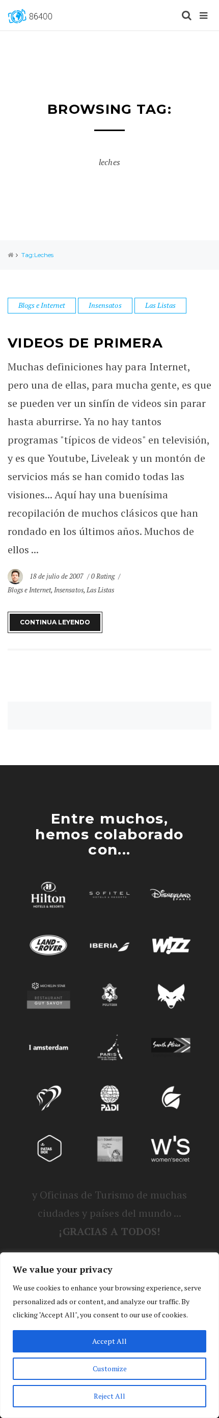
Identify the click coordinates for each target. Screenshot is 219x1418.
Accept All (109, 1341)
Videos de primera (85, 343)
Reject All (109, 1396)
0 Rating (103, 576)
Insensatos (105, 305)
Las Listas (160, 305)
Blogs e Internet (41, 305)
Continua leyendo (55, 622)
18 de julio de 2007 (57, 576)
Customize (110, 1368)
